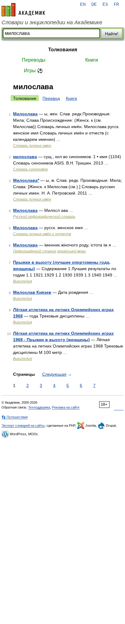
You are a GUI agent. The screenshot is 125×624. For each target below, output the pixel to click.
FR (116, 4)
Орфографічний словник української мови (49, 251)
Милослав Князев (32, 292)
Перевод (51, 98)
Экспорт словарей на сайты (23, 425)
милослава (25, 156)
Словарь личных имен (32, 146)
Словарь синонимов (30, 169)
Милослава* (26, 180)
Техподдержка (39, 407)
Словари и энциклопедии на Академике (52, 22)
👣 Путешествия (15, 417)
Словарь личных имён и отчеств (42, 234)
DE (94, 4)
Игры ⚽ (33, 70)
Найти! (111, 33)
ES (105, 4)
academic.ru (23, 9)
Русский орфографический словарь (44, 217)
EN (83, 4)
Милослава (25, 113)
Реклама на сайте (65, 407)
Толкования (62, 49)
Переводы (34, 60)
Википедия (22, 281)
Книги (91, 60)
